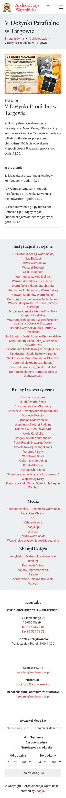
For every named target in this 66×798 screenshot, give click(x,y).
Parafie (33, 574)
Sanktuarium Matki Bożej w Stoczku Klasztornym (33, 342)
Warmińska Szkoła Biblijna (33, 276)
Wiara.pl (33, 531)
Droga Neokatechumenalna (33, 438)
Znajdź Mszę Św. (33, 773)
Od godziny (18, 755)
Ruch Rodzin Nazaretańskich (33, 442)
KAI (33, 518)
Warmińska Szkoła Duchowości (33, 281)
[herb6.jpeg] (7, 7)
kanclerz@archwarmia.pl (33, 672)
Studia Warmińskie (33, 536)
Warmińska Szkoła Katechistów (33, 285)
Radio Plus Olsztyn (33, 513)
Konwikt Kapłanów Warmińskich (33, 294)
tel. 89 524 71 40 (33, 627)
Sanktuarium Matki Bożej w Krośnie (33, 353)
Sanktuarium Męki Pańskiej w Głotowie (33, 358)
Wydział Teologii (33, 267)
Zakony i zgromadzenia (33, 570)
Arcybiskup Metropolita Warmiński (33, 556)
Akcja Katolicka (33, 433)
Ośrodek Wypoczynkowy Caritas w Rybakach (33, 330)
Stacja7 (40, 791)
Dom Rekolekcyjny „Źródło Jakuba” (33, 367)
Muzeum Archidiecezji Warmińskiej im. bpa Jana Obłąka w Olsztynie (33, 321)
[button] (48, 7)
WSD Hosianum (33, 272)
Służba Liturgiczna (33, 397)
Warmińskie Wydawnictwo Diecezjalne (33, 540)
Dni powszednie (36, 742)
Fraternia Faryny (33, 451)
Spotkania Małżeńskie (33, 420)
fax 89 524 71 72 (33, 631)
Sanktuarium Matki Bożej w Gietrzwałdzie (33, 336)
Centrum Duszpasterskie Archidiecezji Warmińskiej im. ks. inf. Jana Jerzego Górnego (33, 303)
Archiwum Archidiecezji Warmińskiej (33, 290)
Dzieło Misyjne (33, 465)
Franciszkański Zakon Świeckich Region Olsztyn (33, 485)
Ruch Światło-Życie (33, 402)
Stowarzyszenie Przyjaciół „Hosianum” (33, 474)
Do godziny (48, 755)
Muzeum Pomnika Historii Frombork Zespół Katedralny (33, 313)
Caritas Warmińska (33, 263)
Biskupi (33, 561)
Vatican (33, 583)
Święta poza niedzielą (36, 747)
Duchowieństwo (33, 565)
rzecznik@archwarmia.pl (33, 696)
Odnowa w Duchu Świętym (33, 429)
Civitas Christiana (33, 469)
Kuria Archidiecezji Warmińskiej (33, 254)
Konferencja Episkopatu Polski (33, 579)
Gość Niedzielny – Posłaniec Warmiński (33, 509)
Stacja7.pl (33, 527)
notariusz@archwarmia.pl (33, 684)
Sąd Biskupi (33, 258)
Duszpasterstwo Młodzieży (33, 406)
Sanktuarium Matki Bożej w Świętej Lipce (33, 349)
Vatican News (33, 522)
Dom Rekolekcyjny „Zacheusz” (33, 362)
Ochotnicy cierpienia (33, 460)
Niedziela (36, 737)
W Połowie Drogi (33, 456)
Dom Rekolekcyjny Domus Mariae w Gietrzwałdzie (33, 373)
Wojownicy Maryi (33, 479)
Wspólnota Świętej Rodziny (33, 424)
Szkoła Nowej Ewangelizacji (33, 447)
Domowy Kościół (33, 415)
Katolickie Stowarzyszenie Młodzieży (33, 411)
